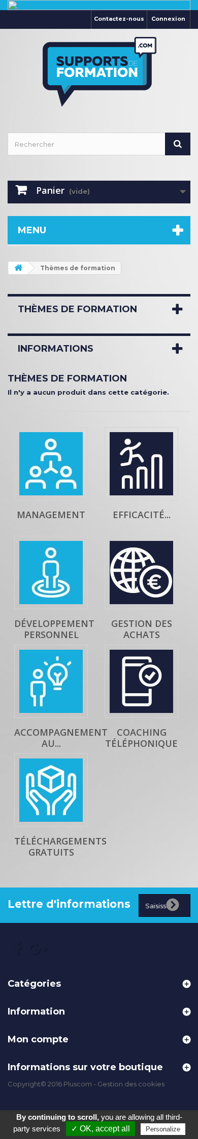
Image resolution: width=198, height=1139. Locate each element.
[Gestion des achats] (141, 572)
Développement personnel (54, 629)
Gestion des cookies (130, 1084)
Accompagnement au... (61, 737)
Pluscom (77, 1084)
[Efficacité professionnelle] (141, 463)
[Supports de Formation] (99, 71)
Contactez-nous (119, 18)
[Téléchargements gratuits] (51, 790)
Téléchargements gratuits (60, 846)
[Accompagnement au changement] (51, 681)
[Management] (51, 463)
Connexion (168, 18)
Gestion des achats (141, 629)
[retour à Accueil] (18, 268)
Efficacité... (142, 515)
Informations (55, 348)
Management (51, 515)
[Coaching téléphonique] (141, 681)
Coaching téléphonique (141, 737)
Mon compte (38, 1039)
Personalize (163, 1129)
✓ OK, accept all (100, 1128)
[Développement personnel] (51, 572)
